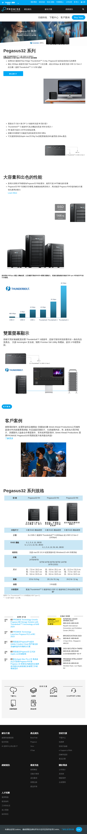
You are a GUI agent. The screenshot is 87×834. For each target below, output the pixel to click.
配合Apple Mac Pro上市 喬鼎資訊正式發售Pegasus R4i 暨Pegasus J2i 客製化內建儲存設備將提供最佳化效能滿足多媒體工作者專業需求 (25, 664)
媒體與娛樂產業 (8, 738)
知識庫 (61, 742)
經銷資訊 (69, 9)
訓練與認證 (63, 754)
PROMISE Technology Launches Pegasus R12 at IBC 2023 (23, 634)
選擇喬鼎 (5, 797)
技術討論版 (63, 746)
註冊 (83, 2)
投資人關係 (50, 2)
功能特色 (42, 17)
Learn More (12, 193)
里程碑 (61, 774)
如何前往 (5, 814)
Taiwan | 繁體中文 (9, 3)
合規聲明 (62, 782)
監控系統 (5, 742)
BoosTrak (33, 738)
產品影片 (13, 74)
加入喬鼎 (5, 810)
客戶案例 (65, 17)
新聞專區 (33, 770)
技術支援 (42, 2)
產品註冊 (62, 759)
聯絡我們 (62, 778)
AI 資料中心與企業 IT (10, 746)
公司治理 (69, 2)
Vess (32, 746)
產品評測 (33, 786)
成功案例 (33, 778)
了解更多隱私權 (67, 829)
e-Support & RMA (65, 750)
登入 (77, 2)
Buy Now (78, 17)
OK (79, 829)
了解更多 (9, 438)
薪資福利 (5, 801)
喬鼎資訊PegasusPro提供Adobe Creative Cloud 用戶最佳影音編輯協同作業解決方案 (24, 644)
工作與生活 (6, 806)
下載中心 (53, 17)
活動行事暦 (34, 774)
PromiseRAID (25, 58)
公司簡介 (62, 770)
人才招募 (6, 793)
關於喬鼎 (34, 2)
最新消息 (34, 765)
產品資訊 (27, 9)
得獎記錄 (33, 782)
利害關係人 (60, 2)
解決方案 (48, 9)
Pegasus (33, 742)
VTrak (32, 750)
